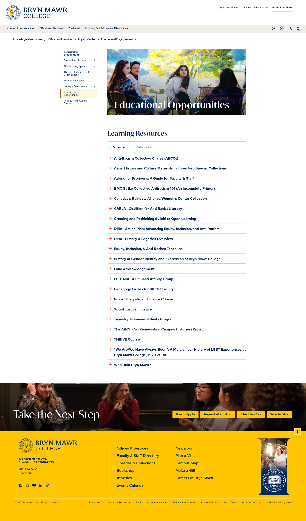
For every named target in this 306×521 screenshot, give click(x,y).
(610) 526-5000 (28, 469)
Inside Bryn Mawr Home (27, 39)
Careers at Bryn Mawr (194, 478)
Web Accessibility (251, 502)
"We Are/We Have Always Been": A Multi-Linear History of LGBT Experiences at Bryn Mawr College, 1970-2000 (180, 352)
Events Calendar (131, 485)
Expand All (119, 147)
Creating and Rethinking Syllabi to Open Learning (155, 218)
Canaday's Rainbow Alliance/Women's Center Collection (160, 198)
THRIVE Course (127, 339)
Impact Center (86, 39)
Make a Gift (185, 470)
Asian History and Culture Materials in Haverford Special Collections (170, 168)
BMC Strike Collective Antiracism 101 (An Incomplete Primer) (164, 188)
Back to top (298, 430)
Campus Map (186, 463)
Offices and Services (51, 28)
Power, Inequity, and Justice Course (143, 299)
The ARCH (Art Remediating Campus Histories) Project (159, 329)
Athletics (124, 478)
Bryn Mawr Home (228, 7)
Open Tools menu (282, 30)
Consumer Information (184, 502)
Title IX (234, 502)
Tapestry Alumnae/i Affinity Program (144, 319)
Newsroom (184, 448)
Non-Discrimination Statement (151, 502)
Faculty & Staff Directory (138, 456)
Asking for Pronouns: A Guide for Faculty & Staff (154, 178)
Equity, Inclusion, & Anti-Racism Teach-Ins (148, 248)
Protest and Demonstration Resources (110, 502)
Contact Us (25, 473)
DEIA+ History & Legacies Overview (143, 238)
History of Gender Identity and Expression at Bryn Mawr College (167, 258)
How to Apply (185, 414)
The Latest (74, 28)
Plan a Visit (185, 456)
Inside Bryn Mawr (282, 7)
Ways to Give (279, 414)
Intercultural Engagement (117, 39)
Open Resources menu (290, 30)
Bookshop (126, 470)
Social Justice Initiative (133, 309)
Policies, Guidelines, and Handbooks (107, 28)
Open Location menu (273, 30)
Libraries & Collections (136, 463)
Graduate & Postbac (254, 7)
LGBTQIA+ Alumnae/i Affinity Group (143, 279)
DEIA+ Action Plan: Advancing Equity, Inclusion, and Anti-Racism (167, 228)
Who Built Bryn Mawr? (132, 365)
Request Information (217, 414)
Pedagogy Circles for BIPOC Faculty (144, 289)
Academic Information (20, 28)
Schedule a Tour (251, 414)
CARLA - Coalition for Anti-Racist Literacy (148, 208)
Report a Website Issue (213, 502)
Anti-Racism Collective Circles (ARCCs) (146, 158)
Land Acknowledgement (134, 269)
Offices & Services (132, 448)
